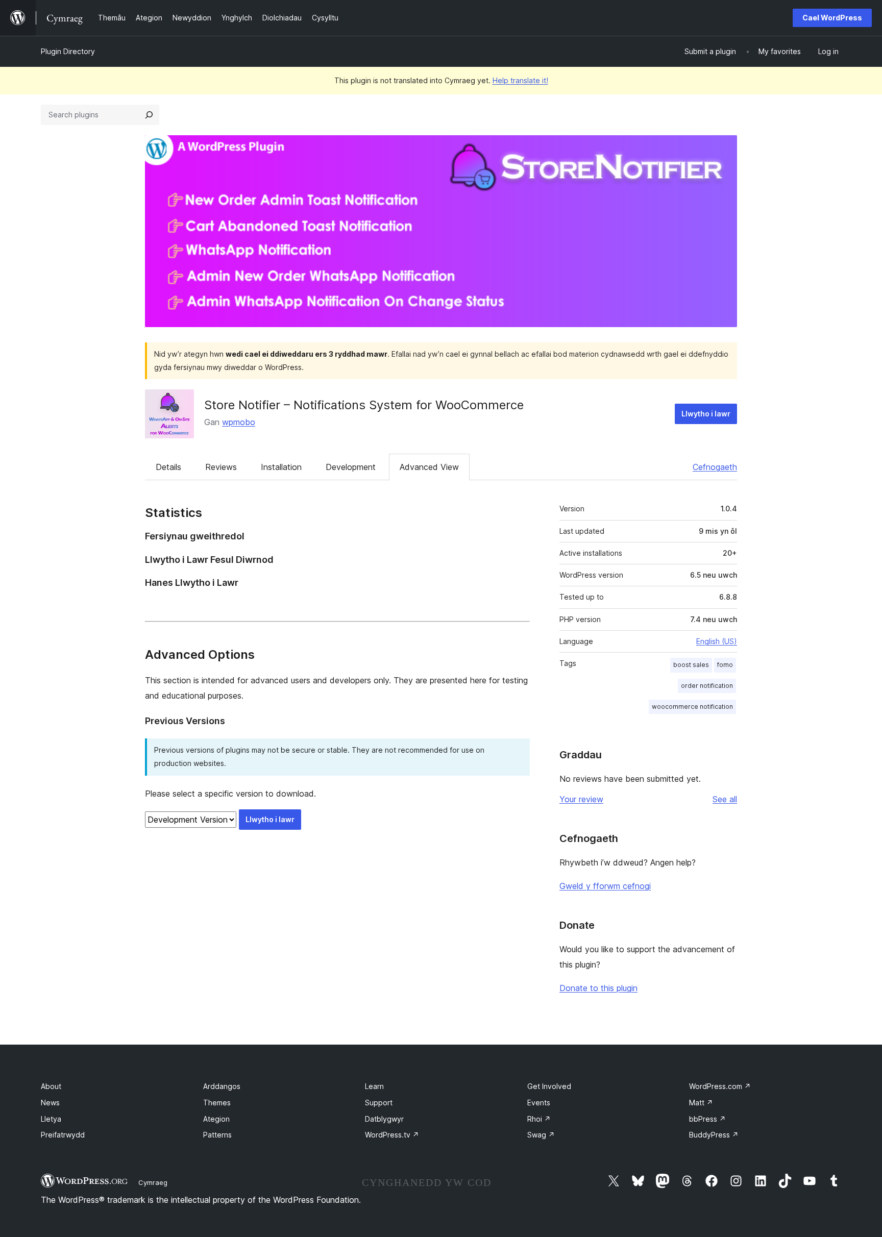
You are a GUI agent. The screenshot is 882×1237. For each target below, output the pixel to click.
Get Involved (549, 1086)
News (50, 1102)
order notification (707, 685)
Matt (701, 1102)
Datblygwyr (384, 1119)
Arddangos (221, 1086)
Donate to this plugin (598, 988)
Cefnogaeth (715, 467)
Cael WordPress (832, 17)
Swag (541, 1134)
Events (538, 1102)
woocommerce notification (692, 706)
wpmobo (238, 422)
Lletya (51, 1119)
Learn (374, 1086)
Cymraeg (152, 1182)
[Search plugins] (149, 115)
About (51, 1086)
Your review (581, 799)
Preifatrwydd (63, 1134)
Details (168, 467)
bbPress (707, 1119)
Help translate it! (520, 80)
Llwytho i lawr (705, 413)
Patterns (217, 1134)
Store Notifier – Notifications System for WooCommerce (364, 405)
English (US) (716, 641)
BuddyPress (714, 1134)
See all (725, 799)
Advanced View (429, 467)
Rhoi (539, 1119)
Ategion (216, 1119)
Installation (281, 467)
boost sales (691, 665)
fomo (725, 665)
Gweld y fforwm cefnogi (605, 886)
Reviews (221, 467)
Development (351, 467)
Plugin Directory (68, 51)
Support (379, 1102)
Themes (217, 1102)
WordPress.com (720, 1086)
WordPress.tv (392, 1134)
